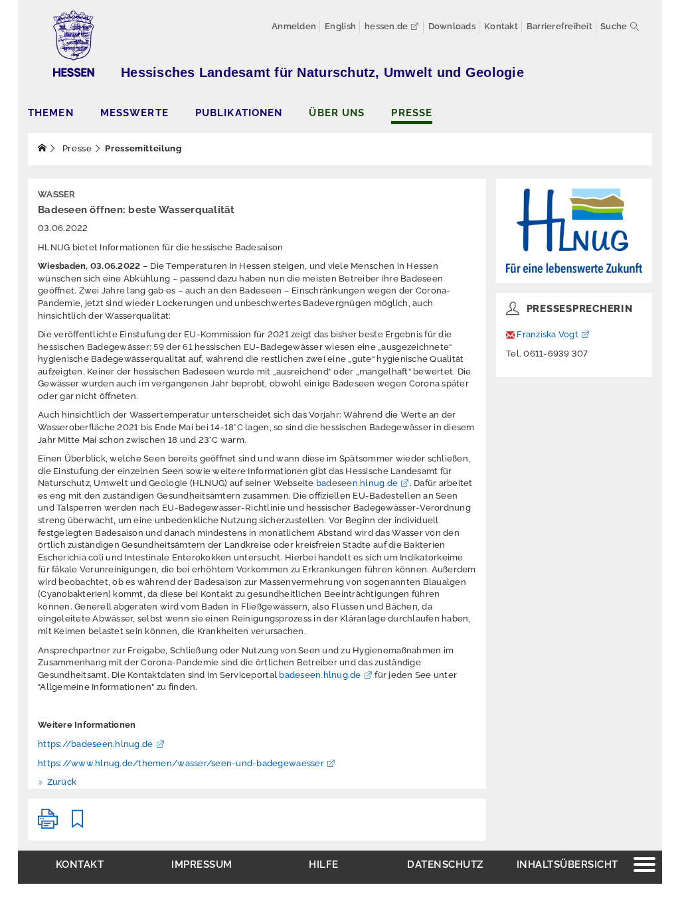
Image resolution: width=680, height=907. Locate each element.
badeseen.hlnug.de (357, 483)
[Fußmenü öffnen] (644, 866)
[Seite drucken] (48, 824)
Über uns (337, 112)
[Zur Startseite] (574, 231)
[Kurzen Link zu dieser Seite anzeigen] (78, 824)
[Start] (42, 148)
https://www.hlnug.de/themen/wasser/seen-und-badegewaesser (181, 763)
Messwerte (134, 112)
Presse (411, 112)
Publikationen (239, 112)
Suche (613, 26)
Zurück (60, 782)
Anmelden (294, 26)
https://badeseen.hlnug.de (95, 744)
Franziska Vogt (547, 334)
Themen (51, 112)
